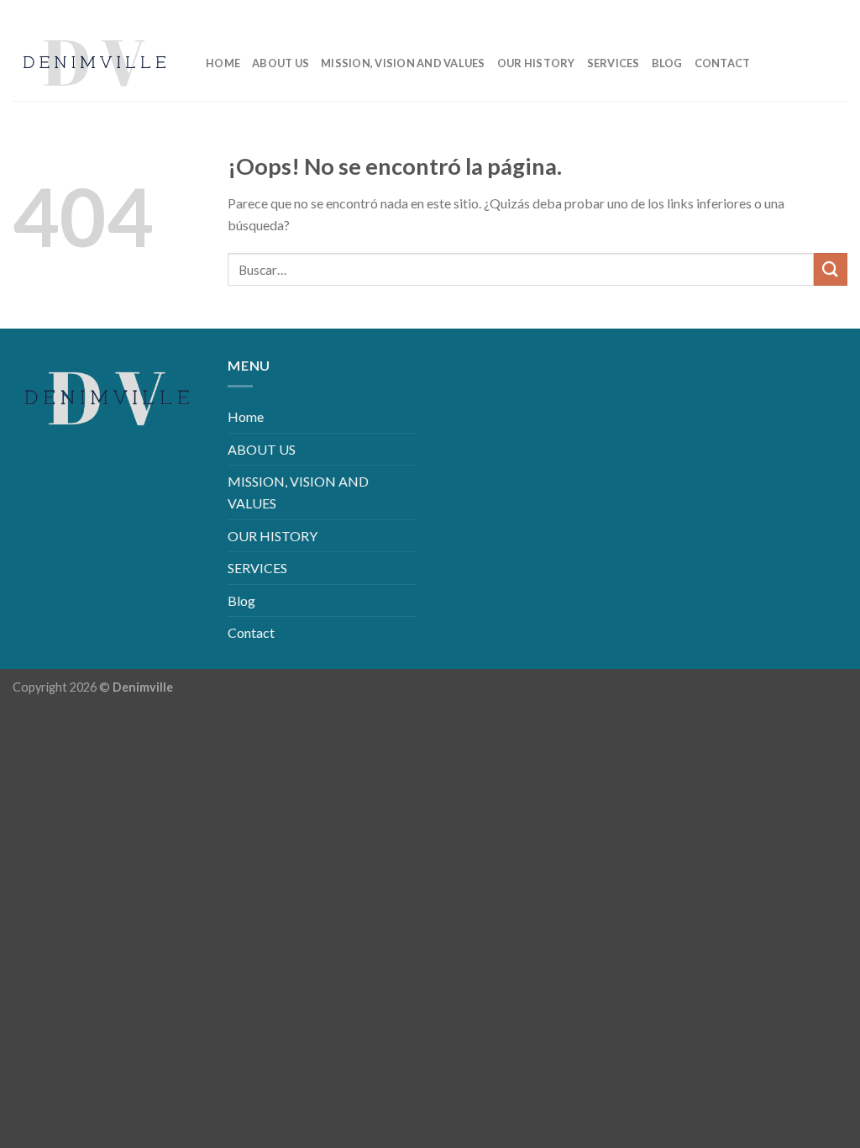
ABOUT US (280, 63)
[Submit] (830, 269)
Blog (667, 63)
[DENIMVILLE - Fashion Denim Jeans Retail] (97, 63)
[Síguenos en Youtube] (834, 12)
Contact (723, 63)
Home (223, 63)
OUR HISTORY (536, 63)
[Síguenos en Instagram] (780, 12)
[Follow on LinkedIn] (807, 12)
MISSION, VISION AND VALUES (403, 63)
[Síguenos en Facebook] (754, 12)
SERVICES (613, 63)
